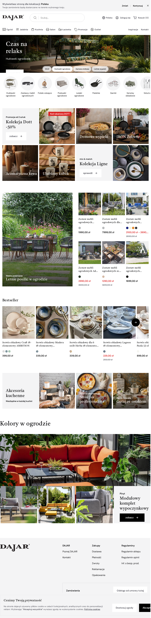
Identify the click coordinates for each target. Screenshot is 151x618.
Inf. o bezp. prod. (130, 563)
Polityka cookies (92, 609)
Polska (109, 17)
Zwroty (96, 563)
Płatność (96, 557)
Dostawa (96, 551)
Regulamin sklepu (131, 551)
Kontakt (145, 29)
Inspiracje (133, 29)
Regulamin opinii (130, 557)
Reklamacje (98, 569)
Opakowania (98, 575)
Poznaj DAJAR (70, 551)
